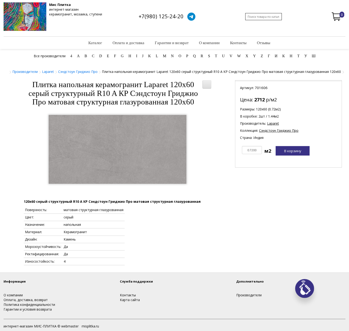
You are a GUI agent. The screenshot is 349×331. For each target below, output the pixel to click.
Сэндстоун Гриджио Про (78, 71)
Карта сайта (130, 300)
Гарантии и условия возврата (28, 309)
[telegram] (191, 17)
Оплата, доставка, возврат (26, 300)
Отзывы (263, 42)
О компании (209, 42)
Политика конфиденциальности (29, 304)
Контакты (238, 42)
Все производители (50, 56)
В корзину (292, 150)
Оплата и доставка (128, 42)
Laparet (48, 71)
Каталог (95, 42)
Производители (25, 71)
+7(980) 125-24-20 (161, 16)
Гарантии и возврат (172, 42)
